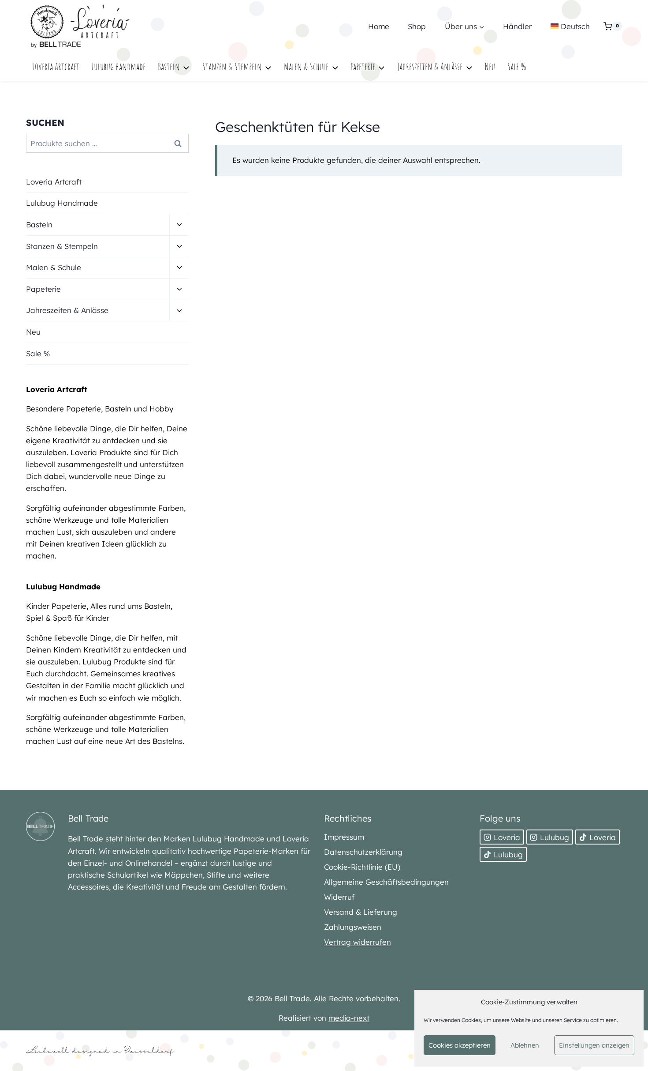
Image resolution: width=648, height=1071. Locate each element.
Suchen (180, 143)
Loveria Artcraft (55, 66)
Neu (490, 66)
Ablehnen (524, 1045)
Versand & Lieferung (360, 911)
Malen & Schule (53, 267)
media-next (348, 1017)
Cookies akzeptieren (459, 1045)
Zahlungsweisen (352, 926)
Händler (517, 26)
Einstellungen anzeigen (594, 1045)
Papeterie (43, 289)
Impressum (344, 836)
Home (378, 26)
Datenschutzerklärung (363, 851)
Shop (417, 26)
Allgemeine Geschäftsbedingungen (386, 881)
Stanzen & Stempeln (62, 246)
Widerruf (339, 896)
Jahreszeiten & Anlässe (67, 310)
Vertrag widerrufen (357, 942)
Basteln (39, 224)
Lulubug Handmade (118, 66)
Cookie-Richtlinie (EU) (362, 866)
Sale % (516, 66)
